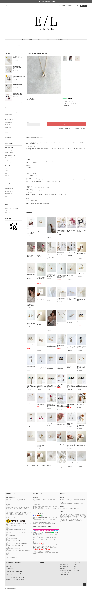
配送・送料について (64, 566)
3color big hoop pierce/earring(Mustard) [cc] (31, 323)
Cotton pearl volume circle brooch (17, 85)
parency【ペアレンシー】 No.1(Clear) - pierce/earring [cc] (50, 367)
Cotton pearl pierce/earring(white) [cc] (80, 463)
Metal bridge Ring (50, 423)
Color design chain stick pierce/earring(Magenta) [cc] (51, 405)
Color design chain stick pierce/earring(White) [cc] (71, 347)
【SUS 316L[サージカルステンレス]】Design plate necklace (61, 325)
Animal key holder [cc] (61, 444)
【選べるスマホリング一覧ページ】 (61, 385)
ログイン (76, 5)
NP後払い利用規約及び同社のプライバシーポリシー (43, 547)
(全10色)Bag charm (60, 252)
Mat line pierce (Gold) (40, 404)
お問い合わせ (76, 570)
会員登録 (70, 5)
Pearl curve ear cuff (30, 443)
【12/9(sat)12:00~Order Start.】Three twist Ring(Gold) (41, 230)
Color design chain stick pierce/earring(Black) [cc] (81, 347)
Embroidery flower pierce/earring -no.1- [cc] (41, 348)
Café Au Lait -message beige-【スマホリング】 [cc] (71, 445)
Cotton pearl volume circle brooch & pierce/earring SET (17, 67)
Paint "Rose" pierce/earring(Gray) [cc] (41, 367)
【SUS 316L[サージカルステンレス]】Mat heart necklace (71, 366)
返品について (71, 128)
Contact (68, 39)
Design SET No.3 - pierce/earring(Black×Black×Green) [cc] (71, 386)
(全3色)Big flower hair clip (81, 426)
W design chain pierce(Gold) (39, 324)
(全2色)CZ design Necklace (70, 424)
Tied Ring (28, 403)
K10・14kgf (12, 48)
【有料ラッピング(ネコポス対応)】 (71, 231)
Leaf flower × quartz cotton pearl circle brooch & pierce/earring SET (51, 444)
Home (23, 39)
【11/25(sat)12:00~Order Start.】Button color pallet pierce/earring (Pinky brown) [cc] (81, 255)
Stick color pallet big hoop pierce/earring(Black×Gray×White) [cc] (17, 76)
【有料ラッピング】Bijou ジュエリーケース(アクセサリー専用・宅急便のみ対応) (51, 256)
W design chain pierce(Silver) (49, 328)
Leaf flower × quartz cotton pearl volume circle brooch (17, 57)
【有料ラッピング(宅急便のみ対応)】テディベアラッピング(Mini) (31, 255)
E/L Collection (20, 45)
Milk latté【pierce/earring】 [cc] (31, 465)
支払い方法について (64, 564)
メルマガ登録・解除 (59, 39)
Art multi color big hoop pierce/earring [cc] (81, 274)
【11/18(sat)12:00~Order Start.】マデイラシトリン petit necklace (51, 275)
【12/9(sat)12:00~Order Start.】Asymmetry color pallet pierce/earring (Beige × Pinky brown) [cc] (31, 231)
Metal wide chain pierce (61, 424)
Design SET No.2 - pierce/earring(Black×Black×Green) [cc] (31, 386)
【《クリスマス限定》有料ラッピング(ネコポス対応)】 (61, 231)
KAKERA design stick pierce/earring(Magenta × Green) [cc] (31, 425)
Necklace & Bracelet (13, 45)
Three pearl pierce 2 (70, 322)
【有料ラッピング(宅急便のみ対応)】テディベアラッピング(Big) (41, 255)
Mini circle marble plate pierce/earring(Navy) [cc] (81, 323)
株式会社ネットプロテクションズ (48, 544)
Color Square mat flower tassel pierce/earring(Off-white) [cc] (61, 466)
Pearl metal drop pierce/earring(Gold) (40, 299)
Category (30, 39)
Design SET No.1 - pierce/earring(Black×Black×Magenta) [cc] (61, 406)
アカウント (63, 5)
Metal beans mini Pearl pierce (81, 300)
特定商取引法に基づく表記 (80, 128)
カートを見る (76, 568)
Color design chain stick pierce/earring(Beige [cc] (31, 367)
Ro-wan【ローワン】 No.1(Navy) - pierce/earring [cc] (60, 367)
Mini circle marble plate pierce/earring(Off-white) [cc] (31, 345)
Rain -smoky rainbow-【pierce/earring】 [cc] (41, 465)
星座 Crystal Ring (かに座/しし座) (61, 299)
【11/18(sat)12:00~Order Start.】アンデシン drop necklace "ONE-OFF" (61, 276)
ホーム (7, 45)
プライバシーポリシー (64, 572)
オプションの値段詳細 (63, 128)
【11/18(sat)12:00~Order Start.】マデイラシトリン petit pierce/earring (71, 276)
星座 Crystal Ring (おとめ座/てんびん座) (71, 299)
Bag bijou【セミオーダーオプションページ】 (71, 253)
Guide (48, 39)
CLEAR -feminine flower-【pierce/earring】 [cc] (81, 445)
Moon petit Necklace (50, 298)
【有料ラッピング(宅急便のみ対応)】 (81, 231)
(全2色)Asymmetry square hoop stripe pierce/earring (17, 94)
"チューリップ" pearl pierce (70, 405)
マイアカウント (77, 562)
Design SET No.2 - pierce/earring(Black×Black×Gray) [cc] (41, 386)
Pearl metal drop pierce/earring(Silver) (30, 305)
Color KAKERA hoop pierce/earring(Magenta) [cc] (41, 425)
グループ (39, 39)
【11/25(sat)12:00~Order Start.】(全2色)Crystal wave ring (31, 275)
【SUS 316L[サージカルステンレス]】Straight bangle (81, 367)
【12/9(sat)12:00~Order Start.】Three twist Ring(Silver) (51, 236)
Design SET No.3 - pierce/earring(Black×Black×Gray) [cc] (81, 386)
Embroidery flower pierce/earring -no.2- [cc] (51, 346)
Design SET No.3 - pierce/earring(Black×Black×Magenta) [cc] (51, 386)
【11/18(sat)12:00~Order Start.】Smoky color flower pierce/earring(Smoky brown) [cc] (41, 279)
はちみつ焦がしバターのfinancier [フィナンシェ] (81, 405)
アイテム (84, 5)
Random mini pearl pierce (60, 346)
